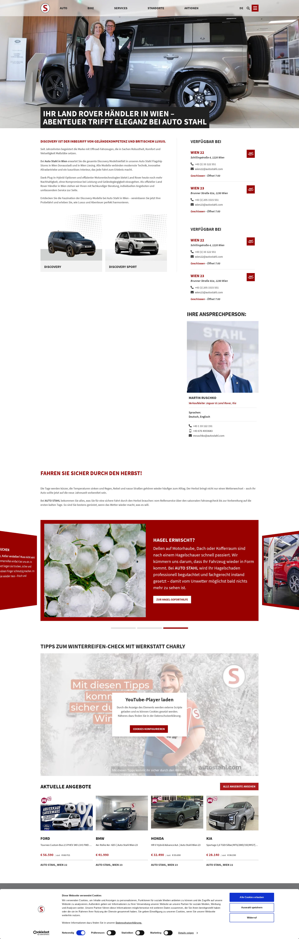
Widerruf (252, 917)
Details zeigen (186, 933)
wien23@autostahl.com (209, 204)
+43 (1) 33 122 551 (205, 164)
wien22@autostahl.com (209, 169)
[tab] (123, 628)
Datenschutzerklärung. (129, 922)
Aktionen (191, 8)
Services (120, 8)
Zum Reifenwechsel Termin (175, 593)
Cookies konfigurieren (149, 729)
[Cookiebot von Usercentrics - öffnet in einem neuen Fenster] (41, 933)
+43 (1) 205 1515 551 (207, 200)
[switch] (111, 933)
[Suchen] (248, 8)
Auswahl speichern (251, 907)
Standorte (156, 8)
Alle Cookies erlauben (252, 897)
